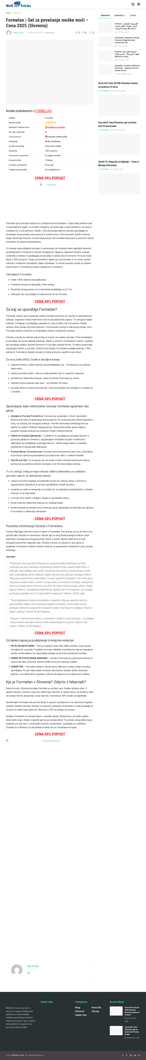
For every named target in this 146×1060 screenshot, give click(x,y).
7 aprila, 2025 (117, 169)
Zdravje (95, 1011)
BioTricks (19, 33)
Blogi (77, 1007)
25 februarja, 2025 (35, 33)
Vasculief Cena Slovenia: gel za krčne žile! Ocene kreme (132, 1030)
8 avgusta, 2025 (118, 130)
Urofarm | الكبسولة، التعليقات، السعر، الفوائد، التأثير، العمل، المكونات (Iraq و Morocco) (126, 26)
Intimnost (17, 13)
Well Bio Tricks (18, 1055)
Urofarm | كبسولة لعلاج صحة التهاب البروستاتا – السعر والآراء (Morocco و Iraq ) (127, 54)
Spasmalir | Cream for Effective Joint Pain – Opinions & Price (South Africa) (127, 68)
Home (8, 13)
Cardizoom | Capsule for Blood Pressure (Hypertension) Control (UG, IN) (127, 40)
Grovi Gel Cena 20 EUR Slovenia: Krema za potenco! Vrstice (132, 1011)
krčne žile (96, 1007)
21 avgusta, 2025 (119, 91)
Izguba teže (81, 1015)
